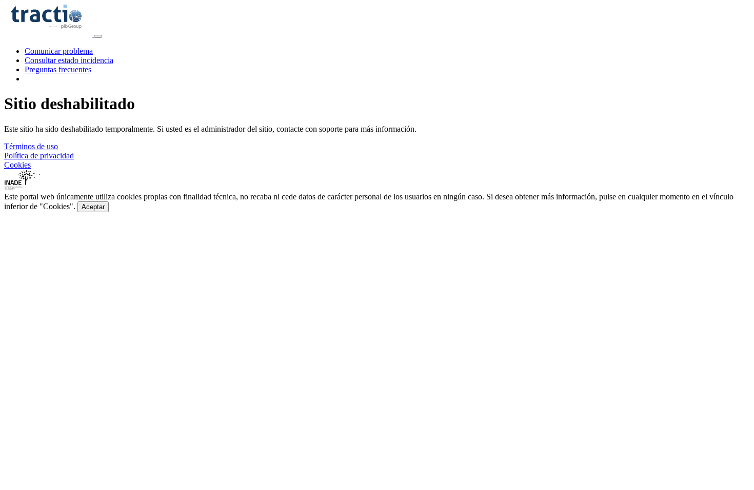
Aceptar (93, 207)
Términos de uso (31, 146)
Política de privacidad (39, 155)
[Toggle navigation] (98, 36)
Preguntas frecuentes (58, 69)
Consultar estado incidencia (69, 60)
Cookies (17, 164)
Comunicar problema (59, 51)
